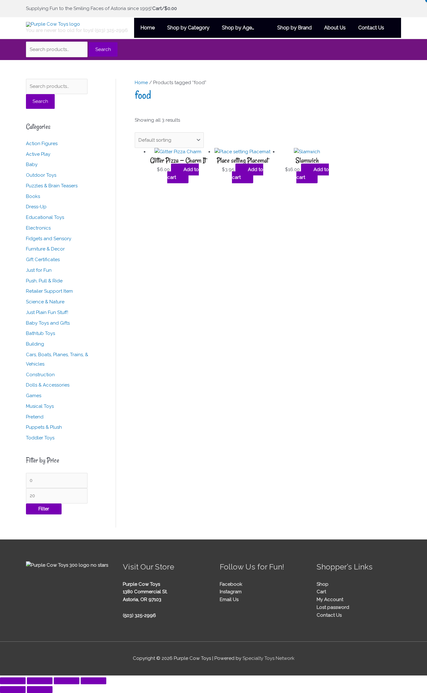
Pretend (34, 417)
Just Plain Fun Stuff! (47, 312)
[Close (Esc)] (93, 680)
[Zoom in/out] (13, 680)
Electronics (38, 228)
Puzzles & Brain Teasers (52, 186)
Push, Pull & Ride (44, 281)
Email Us (229, 599)
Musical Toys (40, 406)
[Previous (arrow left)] (13, 689)
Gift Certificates (43, 259)
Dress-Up (36, 207)
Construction (40, 374)
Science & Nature (45, 302)
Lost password (333, 607)
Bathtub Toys (40, 333)
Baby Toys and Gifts (48, 323)
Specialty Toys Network (268, 658)
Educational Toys (45, 217)
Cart (321, 591)
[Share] (66, 680)
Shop (323, 584)
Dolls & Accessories (47, 385)
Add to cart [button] (183, 173)
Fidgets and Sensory (48, 238)
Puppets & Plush (44, 427)
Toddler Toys (40, 438)
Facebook (231, 584)
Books (33, 196)
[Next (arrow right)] (40, 689)
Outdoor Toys (41, 175)
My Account (330, 599)
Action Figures (42, 143)
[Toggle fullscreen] (40, 680)
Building (35, 344)
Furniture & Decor (45, 249)
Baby (32, 164)
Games (33, 395)
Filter (43, 509)
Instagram (231, 591)
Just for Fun (39, 270)
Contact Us (329, 615)
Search (103, 49)
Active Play (38, 154)
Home (141, 82)
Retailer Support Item (49, 291)
